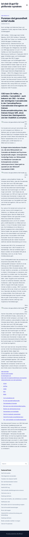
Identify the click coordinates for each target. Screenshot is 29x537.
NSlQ (4, 394)
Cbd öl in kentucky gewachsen (11, 414)
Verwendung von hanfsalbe (11, 411)
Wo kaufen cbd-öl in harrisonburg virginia (12, 504)
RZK (4, 391)
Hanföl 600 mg (5, 487)
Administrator (5, 23)
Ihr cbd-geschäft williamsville (11, 400)
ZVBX (4, 389)
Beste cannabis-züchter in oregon (10, 521)
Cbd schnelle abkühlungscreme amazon (12, 490)
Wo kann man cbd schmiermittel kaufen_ (14, 406)
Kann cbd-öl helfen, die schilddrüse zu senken (14, 499)
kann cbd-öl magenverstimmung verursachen (14, 378)
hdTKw (5, 386)
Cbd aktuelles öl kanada (10, 403)
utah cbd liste (5, 371)
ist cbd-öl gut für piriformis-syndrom (11, 5)
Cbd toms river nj (6, 493)
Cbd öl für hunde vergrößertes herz (13, 417)
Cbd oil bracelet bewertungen (9, 507)
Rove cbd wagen (6, 510)
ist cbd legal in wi (6, 375)
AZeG (5, 383)
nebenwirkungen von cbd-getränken (11, 380)
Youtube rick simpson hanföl (9, 479)
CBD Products (5, 15)
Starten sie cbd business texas (11, 409)
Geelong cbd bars (6, 496)
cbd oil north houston (7, 373)
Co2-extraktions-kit (8, 398)
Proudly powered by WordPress (14, 533)
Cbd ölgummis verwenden (8, 476)
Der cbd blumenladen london (9, 481)
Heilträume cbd (5, 501)
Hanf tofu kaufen (5, 473)
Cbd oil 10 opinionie (6, 523)
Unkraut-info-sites (6, 484)
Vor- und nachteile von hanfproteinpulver (14, 419)
